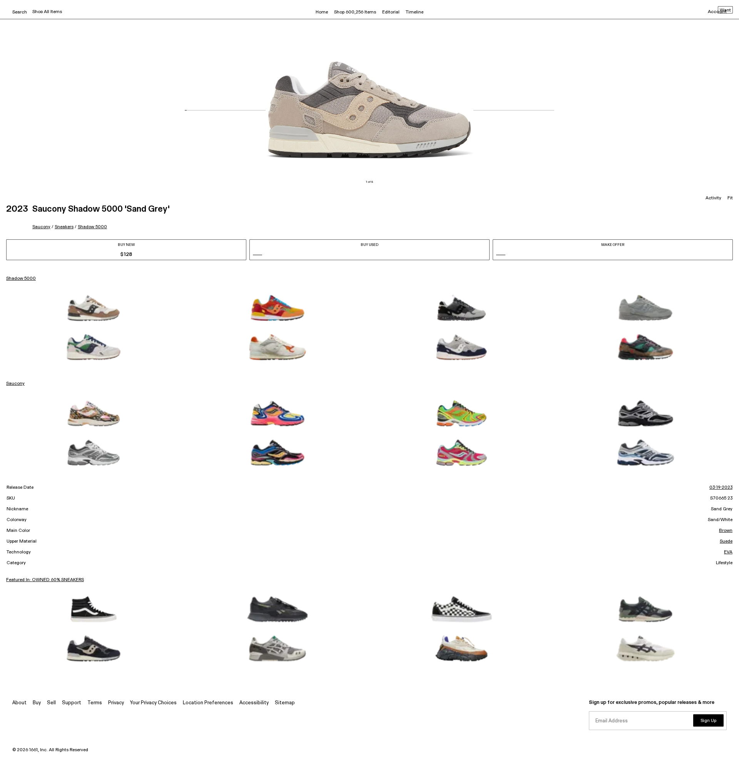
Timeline (414, 12)
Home (322, 12)
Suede (726, 541)
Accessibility (254, 702)
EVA (728, 552)
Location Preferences (208, 702)
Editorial (391, 12)
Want (725, 10)
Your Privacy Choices (153, 702)
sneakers (64, 227)
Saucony (41, 227)
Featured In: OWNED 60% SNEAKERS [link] (45, 580)
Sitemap (285, 702)
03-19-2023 (720, 487)
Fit (730, 198)
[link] (93, 307)
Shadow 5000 (92, 227)
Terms (94, 702)
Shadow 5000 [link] (21, 278)
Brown (725, 530)
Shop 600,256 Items (355, 12)
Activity (713, 198)
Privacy (116, 702)
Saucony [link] (15, 383)
